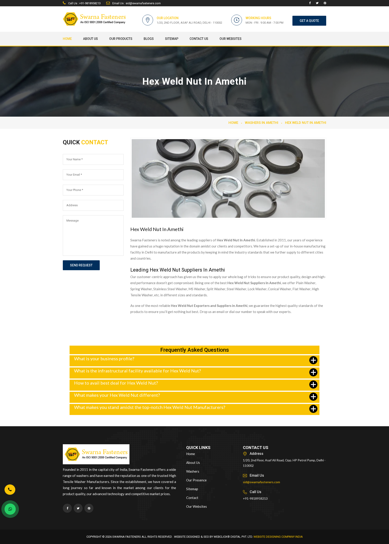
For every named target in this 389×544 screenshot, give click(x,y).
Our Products (120, 39)
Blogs (149, 39)
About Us (90, 39)
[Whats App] (10, 509)
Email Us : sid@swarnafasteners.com (136, 3)
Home (67, 39)
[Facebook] (310, 3)
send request (81, 265)
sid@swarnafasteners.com (261, 482)
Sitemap (171, 39)
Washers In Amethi (261, 123)
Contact (192, 498)
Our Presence (196, 480)
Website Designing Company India (278, 536)
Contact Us (199, 39)
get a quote (309, 21)
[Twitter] (317, 3)
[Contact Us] (10, 489)
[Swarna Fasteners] (96, 455)
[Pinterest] (325, 3)
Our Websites (230, 39)
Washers (192, 471)
